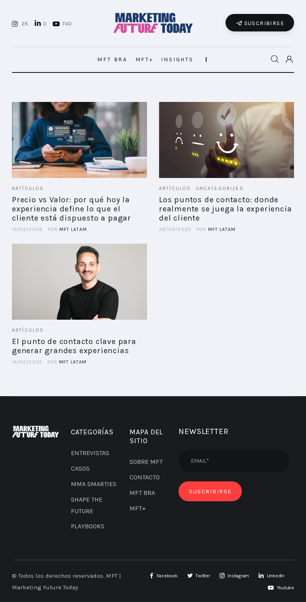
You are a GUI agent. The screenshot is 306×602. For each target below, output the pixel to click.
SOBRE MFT (146, 461)
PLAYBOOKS (87, 526)
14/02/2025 (27, 362)
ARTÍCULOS (28, 188)
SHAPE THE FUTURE (86, 505)
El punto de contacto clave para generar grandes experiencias (74, 346)
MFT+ (137, 508)
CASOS (80, 468)
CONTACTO (144, 477)
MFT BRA (142, 492)
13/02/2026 (27, 229)
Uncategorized (220, 188)
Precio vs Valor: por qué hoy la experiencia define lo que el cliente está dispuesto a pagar (71, 209)
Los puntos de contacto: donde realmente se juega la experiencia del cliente (225, 209)
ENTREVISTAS (90, 453)
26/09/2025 (175, 229)
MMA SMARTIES (93, 484)
